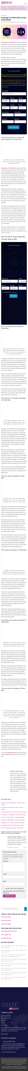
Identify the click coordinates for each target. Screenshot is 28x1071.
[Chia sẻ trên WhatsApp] (9, 762)
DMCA (11, 1008)
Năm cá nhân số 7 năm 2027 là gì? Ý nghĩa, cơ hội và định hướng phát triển (14, 973)
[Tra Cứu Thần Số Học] (6, 2)
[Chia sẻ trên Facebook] (12, 762)
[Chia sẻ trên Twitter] (15, 762)
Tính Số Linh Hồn (6, 920)
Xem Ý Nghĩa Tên (6, 934)
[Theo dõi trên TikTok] (5, 1005)
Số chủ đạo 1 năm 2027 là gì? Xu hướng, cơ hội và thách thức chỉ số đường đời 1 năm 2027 (13, 955)
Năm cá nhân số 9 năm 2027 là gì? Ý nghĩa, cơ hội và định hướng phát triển (14, 964)
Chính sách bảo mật (6, 1015)
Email (4, 881)
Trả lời (25, 847)
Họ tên (5, 874)
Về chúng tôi (4, 1025)
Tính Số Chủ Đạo (6, 917)
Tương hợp (21, 7)
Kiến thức (3, 1020)
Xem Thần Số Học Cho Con (9, 931)
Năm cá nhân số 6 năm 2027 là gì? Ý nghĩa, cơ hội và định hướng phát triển (14, 978)
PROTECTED (15, 1008)
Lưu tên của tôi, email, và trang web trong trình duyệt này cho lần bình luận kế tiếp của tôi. (14, 891)
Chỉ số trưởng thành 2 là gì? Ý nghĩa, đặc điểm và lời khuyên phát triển (13, 946)
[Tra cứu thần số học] (12, 996)
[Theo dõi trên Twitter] (8, 1005)
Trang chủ (3, 7)
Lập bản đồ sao (13, 127)
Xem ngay (13, 295)
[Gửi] (25, 909)
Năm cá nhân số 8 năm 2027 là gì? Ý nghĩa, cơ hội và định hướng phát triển (14, 969)
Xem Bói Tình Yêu (6, 938)
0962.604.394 (11, 1041)
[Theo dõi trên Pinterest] (11, 1005)
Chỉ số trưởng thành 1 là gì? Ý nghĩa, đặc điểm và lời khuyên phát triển (13, 951)
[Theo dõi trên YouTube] (14, 1005)
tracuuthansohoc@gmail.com (18, 1043)
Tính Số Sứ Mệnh (6, 924)
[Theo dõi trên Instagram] (2, 1005)
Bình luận (6, 861)
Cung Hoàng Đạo (12, 7)
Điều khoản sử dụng (6, 1018)
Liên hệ (3, 1022)
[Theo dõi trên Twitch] (17, 1005)
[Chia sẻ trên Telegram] (18, 762)
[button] (25, 2)
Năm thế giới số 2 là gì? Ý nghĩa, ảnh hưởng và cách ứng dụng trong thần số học (13, 960)
